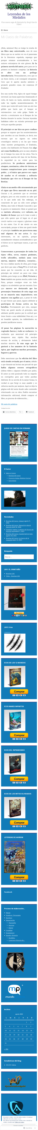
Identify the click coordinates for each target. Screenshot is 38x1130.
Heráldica (12, 938)
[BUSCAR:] (19, 556)
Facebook (8, 892)
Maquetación (10, 920)
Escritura (9, 918)
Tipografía (12, 923)
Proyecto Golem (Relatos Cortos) (20, 478)
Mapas (8, 913)
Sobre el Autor (11, 473)
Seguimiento (10, 933)
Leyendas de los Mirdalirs (19, 16)
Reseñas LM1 (10, 574)
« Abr (6, 1049)
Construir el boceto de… (17, 940)
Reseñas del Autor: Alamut (15, 521)
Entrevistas (12, 481)
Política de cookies (19, 1122)
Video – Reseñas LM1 (13, 576)
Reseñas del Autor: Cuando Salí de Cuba (19, 534)
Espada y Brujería (12, 935)
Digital (11, 928)
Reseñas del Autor (15, 476)
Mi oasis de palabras (9, 404)
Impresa (11, 925)
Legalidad (9, 930)
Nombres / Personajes (13, 915)
